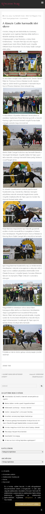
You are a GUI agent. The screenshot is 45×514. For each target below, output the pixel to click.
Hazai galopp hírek (12, 18)
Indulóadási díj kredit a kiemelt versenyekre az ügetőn (21, 398)
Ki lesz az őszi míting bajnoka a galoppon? (20, 440)
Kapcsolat (6, 482)
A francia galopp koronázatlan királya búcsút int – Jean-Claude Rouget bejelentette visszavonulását (22, 422)
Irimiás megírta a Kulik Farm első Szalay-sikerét (22, 427)
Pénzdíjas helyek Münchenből (16, 431)
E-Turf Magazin (32, 16)
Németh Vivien (20, 16)
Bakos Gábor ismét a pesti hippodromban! (20, 403)
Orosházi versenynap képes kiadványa (18, 416)
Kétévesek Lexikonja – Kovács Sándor (18, 407)
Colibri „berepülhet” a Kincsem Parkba (19, 412)
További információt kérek (28, 504)
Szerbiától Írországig (12, 436)
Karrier (5, 479)
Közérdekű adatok (9, 474)
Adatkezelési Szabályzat (11, 477)
